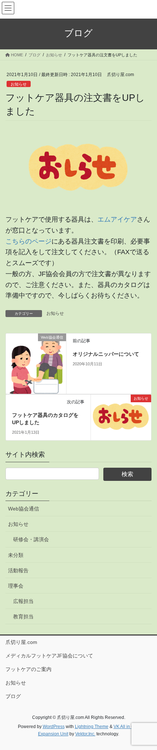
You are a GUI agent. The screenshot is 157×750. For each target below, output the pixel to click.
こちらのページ (28, 241)
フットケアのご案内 (28, 669)
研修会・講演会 (31, 539)
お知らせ (19, 84)
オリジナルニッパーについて (106, 354)
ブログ (13, 696)
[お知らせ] (121, 416)
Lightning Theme (91, 726)
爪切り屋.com (21, 642)
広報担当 (23, 601)
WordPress (54, 726)
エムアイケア (117, 219)
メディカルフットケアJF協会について (49, 656)
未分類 (15, 555)
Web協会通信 (23, 509)
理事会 (15, 586)
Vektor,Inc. (85, 733)
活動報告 (18, 570)
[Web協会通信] (36, 363)
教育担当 (23, 616)
